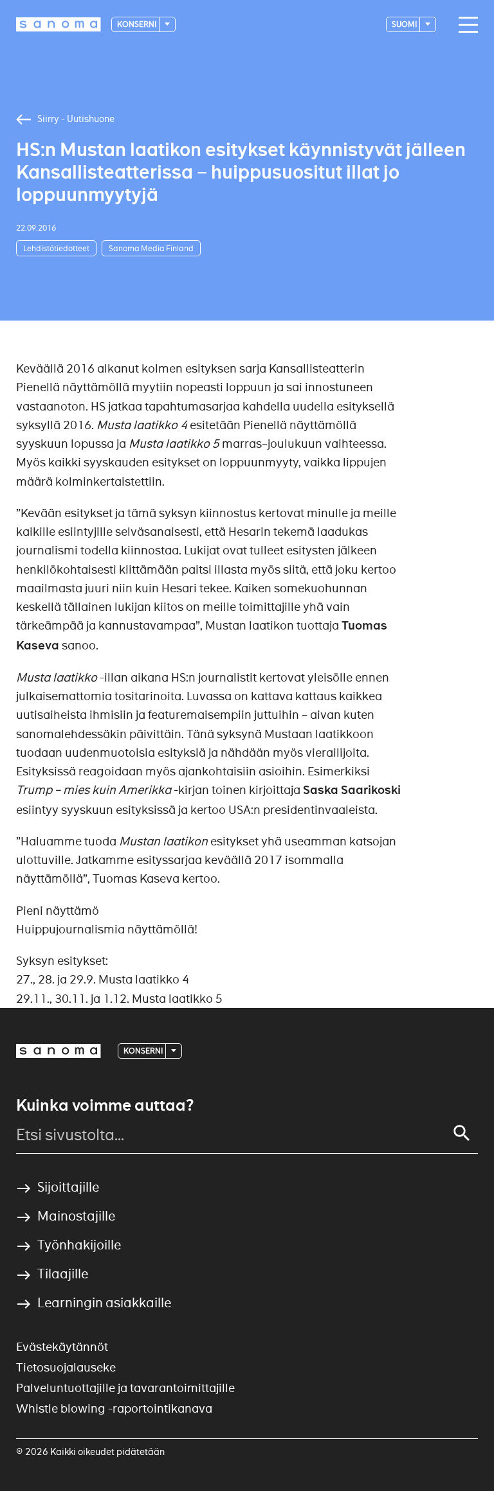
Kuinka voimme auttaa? (105, 1105)
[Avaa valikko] (465, 25)
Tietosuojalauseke (66, 1367)
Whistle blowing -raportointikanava (114, 1408)
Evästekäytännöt (62, 1346)
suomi (405, 24)
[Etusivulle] (58, 24)
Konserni (137, 24)
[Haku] (462, 1133)
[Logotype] (58, 1051)
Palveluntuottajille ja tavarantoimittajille (125, 1388)
